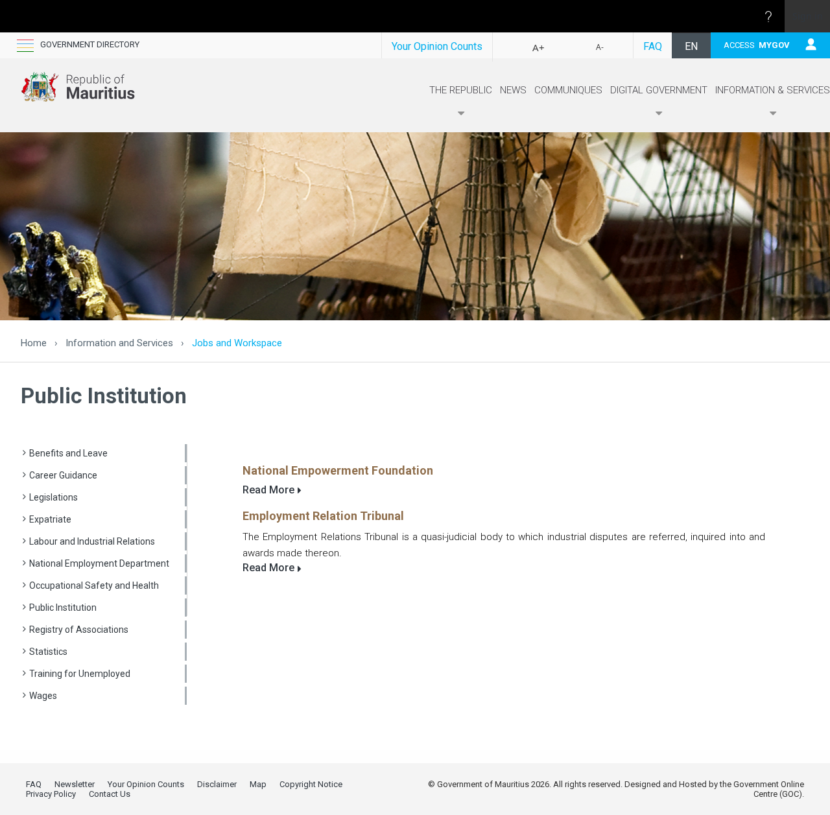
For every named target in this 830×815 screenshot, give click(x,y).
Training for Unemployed (79, 673)
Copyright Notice (310, 784)
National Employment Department (99, 563)
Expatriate (50, 519)
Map (258, 784)
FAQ (652, 46)
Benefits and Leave (68, 453)
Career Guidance (63, 475)
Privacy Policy (51, 794)
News (513, 90)
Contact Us (109, 794)
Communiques (568, 90)
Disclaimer (217, 784)
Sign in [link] (807, 16)
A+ (538, 47)
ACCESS (757, 45)
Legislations (53, 497)
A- (600, 47)
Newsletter (74, 784)
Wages (43, 696)
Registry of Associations (78, 629)
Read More (268, 490)
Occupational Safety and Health (94, 585)
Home (34, 343)
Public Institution (63, 607)
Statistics (48, 651)
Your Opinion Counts (437, 46)
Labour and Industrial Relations (92, 541)
